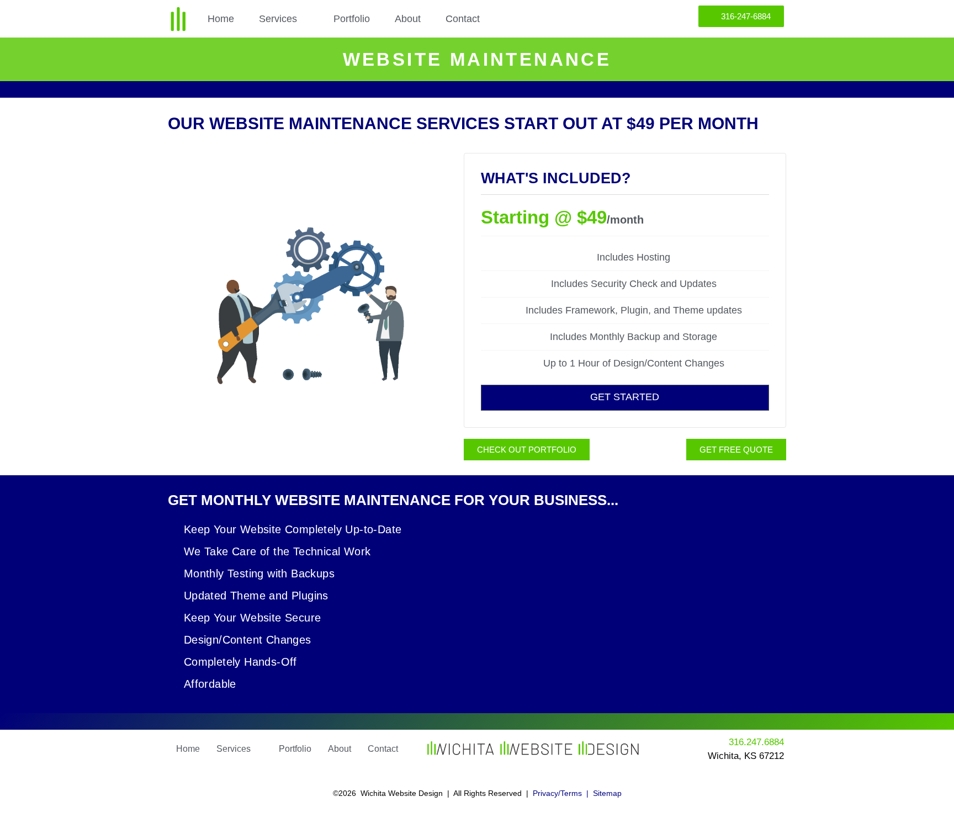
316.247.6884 (756, 742)
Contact (463, 18)
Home (221, 18)
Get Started (624, 396)
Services (278, 18)
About (408, 18)
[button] (284, 19)
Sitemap (607, 793)
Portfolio (351, 18)
